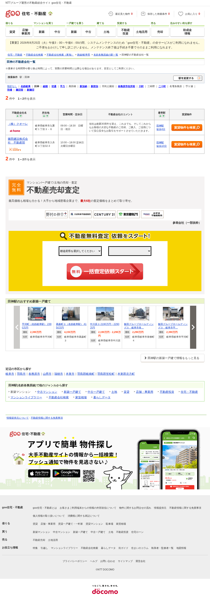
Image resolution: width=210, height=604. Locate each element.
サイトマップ (125, 561)
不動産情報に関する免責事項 (47, 417)
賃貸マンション (94, 523)
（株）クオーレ (18, 123)
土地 (114, 391)
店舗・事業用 (144, 391)
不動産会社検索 (59, 397)
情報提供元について (18, 417)
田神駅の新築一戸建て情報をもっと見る (173, 358)
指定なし (12, 86)
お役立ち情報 (10, 547)
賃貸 (126, 391)
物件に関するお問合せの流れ (135, 507)
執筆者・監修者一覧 (162, 548)
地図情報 (181, 548)
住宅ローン (137, 532)
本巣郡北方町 (126, 373)
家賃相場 (81, 397)
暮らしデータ (102, 397)
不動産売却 (39, 540)
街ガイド (123, 548)
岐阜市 (10, 373)
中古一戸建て (96, 391)
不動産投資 (167, 391)
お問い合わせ (107, 561)
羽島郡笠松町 (106, 373)
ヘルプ (93, 561)
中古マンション (47, 391)
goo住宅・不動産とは (45, 507)
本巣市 (70, 373)
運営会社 (140, 561)
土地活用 (53, 540)
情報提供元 (160, 507)
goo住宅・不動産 (12, 507)
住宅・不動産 (189, 391)
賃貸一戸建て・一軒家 (70, 523)
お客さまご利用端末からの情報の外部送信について (88, 507)
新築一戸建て (72, 391)
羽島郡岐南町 (86, 373)
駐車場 (109, 523)
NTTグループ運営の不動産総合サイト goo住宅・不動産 (39, 2)
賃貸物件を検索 (185, 127)
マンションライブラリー (26, 397)
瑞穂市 (58, 373)
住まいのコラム (139, 548)
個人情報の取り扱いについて (49, 515)
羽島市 (21, 373)
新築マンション (41, 532)
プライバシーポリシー (75, 561)
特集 (35, 548)
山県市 (47, 373)
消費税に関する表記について (84, 515)
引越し (44, 548)
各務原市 (34, 373)
